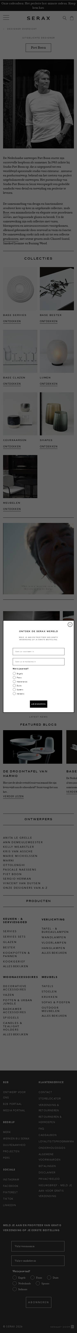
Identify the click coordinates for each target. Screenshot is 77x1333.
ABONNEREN (38, 704)
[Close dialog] (70, 624)
